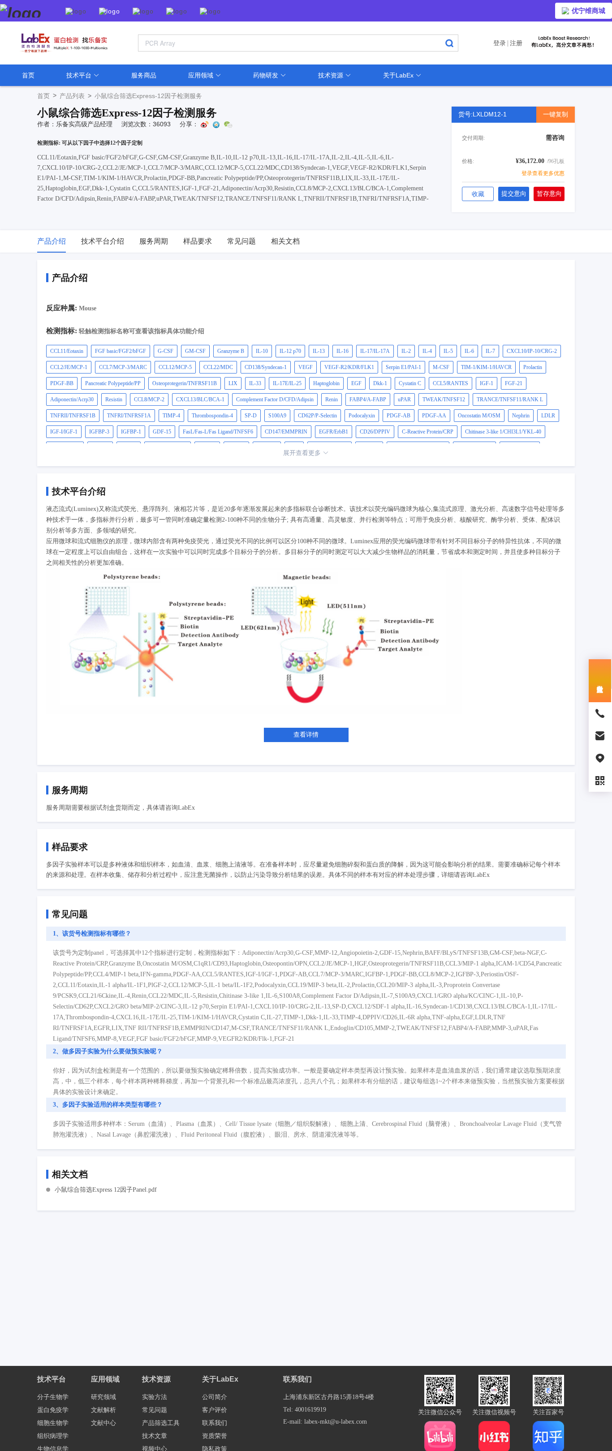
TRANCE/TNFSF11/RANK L (510, 399)
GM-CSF (195, 351)
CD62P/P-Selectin (317, 415)
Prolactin (532, 367)
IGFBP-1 (131, 432)
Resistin (113, 399)
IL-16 (342, 351)
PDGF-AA (434, 415)
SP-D (251, 415)
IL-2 (406, 351)
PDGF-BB (61, 383)
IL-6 (469, 351)
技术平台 (79, 75)
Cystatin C (410, 383)
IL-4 (427, 351)
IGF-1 (486, 383)
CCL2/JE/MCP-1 (68, 367)
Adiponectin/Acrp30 (72, 399)
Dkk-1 (380, 383)
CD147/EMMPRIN (286, 432)
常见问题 (154, 1410)
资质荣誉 (214, 1436)
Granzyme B (230, 351)
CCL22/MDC (218, 367)
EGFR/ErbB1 (333, 432)
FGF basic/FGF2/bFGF (120, 351)
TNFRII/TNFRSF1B (72, 415)
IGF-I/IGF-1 (64, 432)
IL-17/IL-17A (375, 351)
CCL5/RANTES (450, 383)
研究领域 (103, 1397)
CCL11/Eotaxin (66, 351)
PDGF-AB (398, 415)
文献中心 (103, 1423)
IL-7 (490, 351)
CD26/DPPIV (375, 432)
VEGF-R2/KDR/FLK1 (349, 367)
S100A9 (277, 415)
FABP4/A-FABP (367, 399)
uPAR (404, 399)
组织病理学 (53, 1436)
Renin (331, 399)
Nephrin (521, 415)
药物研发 (266, 75)
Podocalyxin (362, 415)
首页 (28, 75)
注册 (516, 43)
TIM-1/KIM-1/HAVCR (486, 367)
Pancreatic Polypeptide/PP (113, 383)
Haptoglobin (326, 383)
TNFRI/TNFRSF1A (129, 415)
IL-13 (319, 351)
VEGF (305, 367)
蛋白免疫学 (53, 1410)
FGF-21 (513, 383)
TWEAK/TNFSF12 (443, 399)
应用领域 (201, 75)
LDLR (548, 415)
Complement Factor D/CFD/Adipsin (275, 399)
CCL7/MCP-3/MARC (123, 367)
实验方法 (154, 1397)
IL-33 (255, 383)
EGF (356, 383)
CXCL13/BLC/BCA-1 (200, 399)
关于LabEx (399, 75)
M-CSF (441, 367)
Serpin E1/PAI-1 (403, 367)
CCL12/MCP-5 (175, 367)
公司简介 (214, 1397)
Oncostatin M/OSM (479, 415)
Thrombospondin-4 (212, 415)
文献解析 (103, 1410)
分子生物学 (53, 1397)
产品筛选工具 (161, 1423)
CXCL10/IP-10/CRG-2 (532, 351)
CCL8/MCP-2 (149, 399)
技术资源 (331, 75)
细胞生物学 (53, 1423)
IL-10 (262, 351)
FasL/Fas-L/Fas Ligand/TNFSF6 (218, 432)
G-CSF (165, 351)
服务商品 (143, 75)
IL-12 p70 (290, 351)
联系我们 (214, 1423)
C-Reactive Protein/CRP (427, 432)
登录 (499, 43)
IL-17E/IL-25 (287, 383)
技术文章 (154, 1436)
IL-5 (448, 351)
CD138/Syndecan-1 (266, 367)
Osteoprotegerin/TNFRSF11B (184, 383)
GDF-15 (162, 432)
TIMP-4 (171, 415)
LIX (232, 383)
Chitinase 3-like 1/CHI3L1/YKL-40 (503, 432)
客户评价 (214, 1410)
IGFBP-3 (99, 432)
